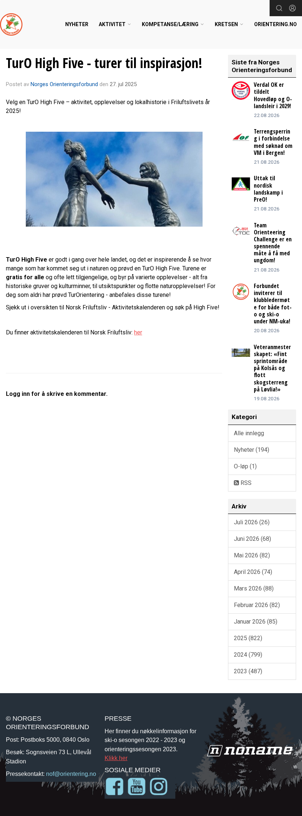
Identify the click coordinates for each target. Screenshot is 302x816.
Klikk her (116, 758)
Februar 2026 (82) (257, 605)
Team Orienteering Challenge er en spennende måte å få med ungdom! (273, 243)
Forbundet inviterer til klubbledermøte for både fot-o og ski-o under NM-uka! (273, 303)
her (138, 332)
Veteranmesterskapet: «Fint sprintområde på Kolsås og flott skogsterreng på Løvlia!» (272, 368)
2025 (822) (248, 638)
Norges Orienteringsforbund (64, 84)
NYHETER (76, 24)
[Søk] (279, 8)
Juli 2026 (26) (252, 522)
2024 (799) (248, 654)
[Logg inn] (292, 8)
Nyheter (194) (251, 449)
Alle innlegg (249, 433)
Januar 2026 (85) (255, 621)
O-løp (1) (245, 466)
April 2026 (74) (253, 571)
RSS (245, 482)
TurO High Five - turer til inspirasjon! (104, 63)
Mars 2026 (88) (254, 588)
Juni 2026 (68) (252, 538)
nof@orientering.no (71, 773)
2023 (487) (248, 671)
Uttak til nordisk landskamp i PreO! (268, 188)
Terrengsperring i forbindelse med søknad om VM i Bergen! (273, 142)
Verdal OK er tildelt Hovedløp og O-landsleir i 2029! (273, 95)
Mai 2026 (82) (252, 555)
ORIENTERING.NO (275, 24)
